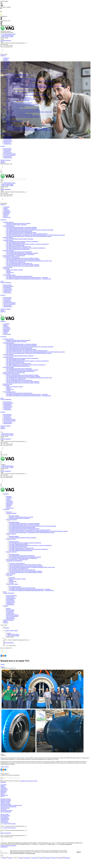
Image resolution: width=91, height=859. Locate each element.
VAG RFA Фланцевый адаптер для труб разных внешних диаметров (22, 117)
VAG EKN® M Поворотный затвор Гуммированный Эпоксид (21, 83)
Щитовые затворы (7, 118)
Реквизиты (6, 65)
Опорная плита (10, 123)
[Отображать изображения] (1, 17)
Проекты (3, 146)
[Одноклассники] (3, 656)
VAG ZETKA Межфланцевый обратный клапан (18, 100)
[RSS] (1, 657)
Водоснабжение (7, 138)
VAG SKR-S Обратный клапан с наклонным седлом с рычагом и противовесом (25, 99)
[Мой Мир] (5, 656)
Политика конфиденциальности (8, 845)
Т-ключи (8, 124)
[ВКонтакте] (1, 656)
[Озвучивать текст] (1, 22)
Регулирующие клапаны (9, 126)
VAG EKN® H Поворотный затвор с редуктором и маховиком (21, 79)
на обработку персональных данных (28, 780)
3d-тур (2, 132)
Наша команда (6, 63)
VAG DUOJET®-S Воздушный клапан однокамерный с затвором (22, 104)
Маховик (8, 122)
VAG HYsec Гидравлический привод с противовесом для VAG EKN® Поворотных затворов (28, 87)
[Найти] (2, 181)
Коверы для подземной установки (14, 120)
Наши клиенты (7, 68)
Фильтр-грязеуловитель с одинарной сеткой (14, 106)
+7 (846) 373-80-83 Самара (9, 34)
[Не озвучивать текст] (1, 24)
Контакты (3, 162)
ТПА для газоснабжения (9, 155)
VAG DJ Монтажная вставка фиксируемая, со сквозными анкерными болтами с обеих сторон (29, 111)
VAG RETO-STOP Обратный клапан (15, 96)
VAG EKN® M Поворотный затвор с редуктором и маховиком (21, 78)
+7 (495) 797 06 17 (51, 844)
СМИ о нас (6, 60)
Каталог (2, 796)
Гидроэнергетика (7, 139)
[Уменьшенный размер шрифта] (1, 2)
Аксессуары (6, 119)
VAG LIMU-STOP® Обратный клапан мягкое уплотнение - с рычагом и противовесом (27, 95)
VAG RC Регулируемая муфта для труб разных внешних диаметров (22, 115)
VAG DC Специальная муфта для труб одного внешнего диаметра (22, 109)
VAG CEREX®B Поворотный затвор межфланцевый (19, 82)
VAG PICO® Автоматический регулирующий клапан (19, 127)
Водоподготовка (7, 136)
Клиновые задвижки (8, 73)
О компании (6, 58)
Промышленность (7, 141)
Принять (78, 852)
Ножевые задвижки (8, 88)
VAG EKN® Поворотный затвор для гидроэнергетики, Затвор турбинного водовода (26, 84)
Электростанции (7, 143)
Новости (5, 67)
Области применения (6, 133)
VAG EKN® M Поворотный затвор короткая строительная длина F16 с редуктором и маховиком (29, 81)
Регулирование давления (9, 153)
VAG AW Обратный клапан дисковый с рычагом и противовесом (22, 92)
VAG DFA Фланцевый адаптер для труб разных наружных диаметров (23, 110)
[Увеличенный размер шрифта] (2, 5)
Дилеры (2, 161)
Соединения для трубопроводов (11, 108)
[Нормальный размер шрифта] (1, 4)
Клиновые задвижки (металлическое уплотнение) (18, 74)
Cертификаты (6, 61)
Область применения (6, 811)
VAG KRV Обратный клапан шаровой (15, 93)
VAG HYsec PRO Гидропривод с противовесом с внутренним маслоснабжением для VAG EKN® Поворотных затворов (35, 86)
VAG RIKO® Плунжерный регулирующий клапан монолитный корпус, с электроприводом (28, 129)
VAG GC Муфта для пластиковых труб (15, 113)
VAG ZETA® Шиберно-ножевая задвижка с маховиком (19, 90)
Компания (3, 55)
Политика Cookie (31, 853)
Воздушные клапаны (8, 101)
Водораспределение (8, 137)
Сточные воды (7, 142)
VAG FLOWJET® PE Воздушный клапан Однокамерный (20, 105)
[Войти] (1, 172)
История (5, 59)
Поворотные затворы (8, 77)
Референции (6, 64)
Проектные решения (6, 160)
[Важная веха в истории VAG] (43, 753)
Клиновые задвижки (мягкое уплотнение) (16, 75)
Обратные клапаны (8, 91)
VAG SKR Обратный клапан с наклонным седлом (18, 97)
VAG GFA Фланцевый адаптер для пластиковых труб (19, 114)
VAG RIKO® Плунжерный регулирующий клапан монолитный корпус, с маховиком (27, 128)
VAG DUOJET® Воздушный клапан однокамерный (19, 102)
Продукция (3, 70)
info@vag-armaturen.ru (6, 40)
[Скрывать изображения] (1, 19)
